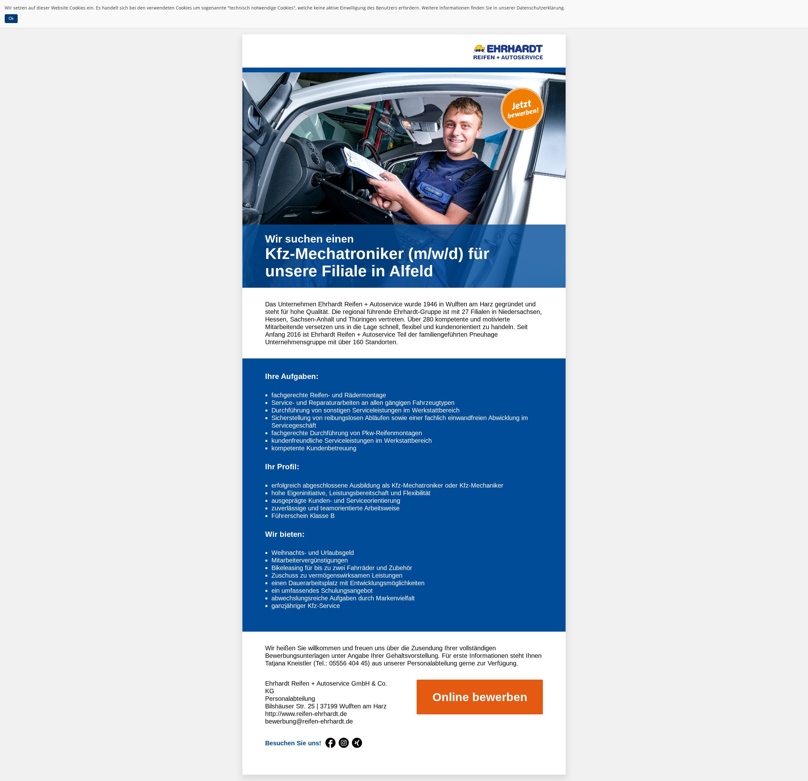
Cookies (77, 8)
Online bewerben (479, 697)
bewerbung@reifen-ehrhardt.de (309, 721)
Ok (11, 18)
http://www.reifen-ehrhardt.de (306, 713)
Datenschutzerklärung (540, 8)
